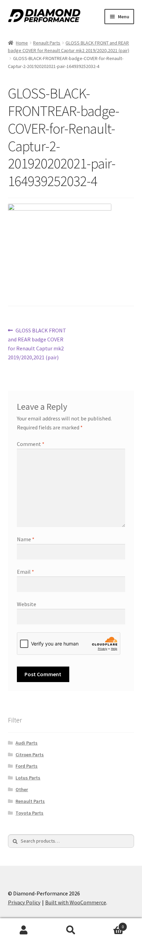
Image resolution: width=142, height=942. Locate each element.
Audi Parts (27, 743)
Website (26, 604)
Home (22, 43)
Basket (109, 924)
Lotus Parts (28, 778)
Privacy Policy (24, 902)
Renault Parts (46, 43)
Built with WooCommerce (75, 902)
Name (25, 539)
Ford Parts (27, 766)
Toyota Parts (29, 813)
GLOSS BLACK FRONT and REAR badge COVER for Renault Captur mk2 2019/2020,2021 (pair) (37, 344)
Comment (30, 443)
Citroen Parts (30, 754)
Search (70, 930)
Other (22, 789)
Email (25, 571)
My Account (23, 930)
